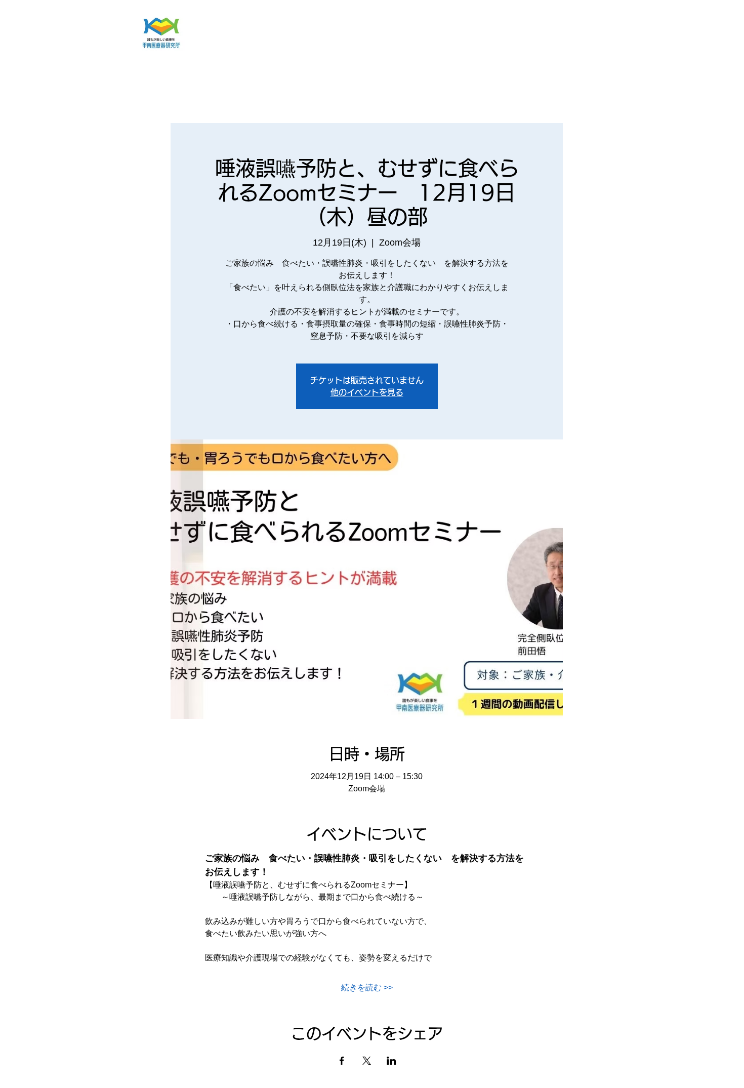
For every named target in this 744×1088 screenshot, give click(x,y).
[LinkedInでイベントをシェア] (391, 1061)
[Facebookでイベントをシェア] (342, 1061)
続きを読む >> (367, 987)
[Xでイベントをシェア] (366, 1061)
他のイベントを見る (366, 392)
